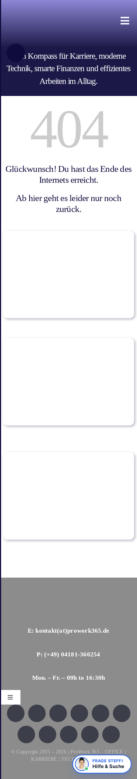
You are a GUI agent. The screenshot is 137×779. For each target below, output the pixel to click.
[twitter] (37, 713)
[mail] (111, 734)
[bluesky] (58, 713)
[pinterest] (47, 734)
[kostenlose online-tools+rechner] (68, 234)
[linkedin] (100, 713)
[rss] (26, 734)
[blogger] (90, 734)
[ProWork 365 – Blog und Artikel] (68, 341)
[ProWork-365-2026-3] (59, 15)
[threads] (121, 713)
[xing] (79, 713)
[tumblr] (68, 734)
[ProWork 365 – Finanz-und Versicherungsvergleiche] (68, 455)
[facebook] (15, 713)
